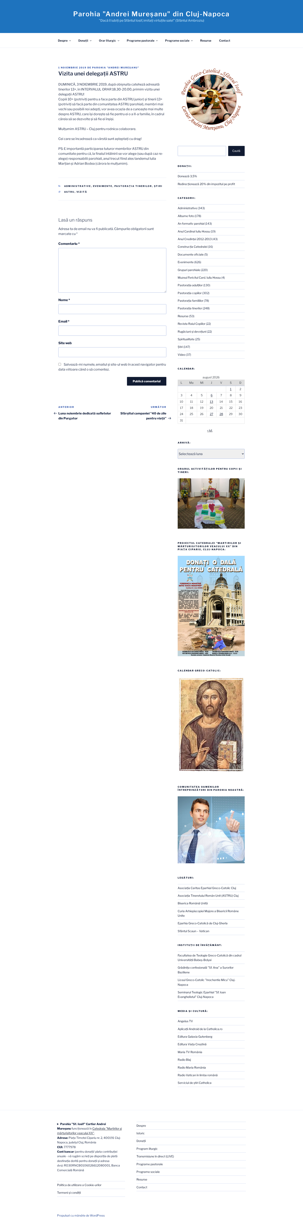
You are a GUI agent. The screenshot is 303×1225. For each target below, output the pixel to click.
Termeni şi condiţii (69, 1192)
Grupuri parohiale (189, 270)
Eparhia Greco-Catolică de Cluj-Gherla (203, 923)
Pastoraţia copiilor (190, 293)
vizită (81, 191)
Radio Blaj (184, 1059)
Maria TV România (190, 1052)
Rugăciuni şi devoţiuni (192, 331)
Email (63, 321)
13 (211, 401)
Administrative (77, 186)
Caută (236, 151)
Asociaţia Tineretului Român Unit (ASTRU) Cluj (208, 895)
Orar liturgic (107, 40)
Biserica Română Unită (193, 903)
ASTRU (69, 191)
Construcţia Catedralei (192, 246)
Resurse (205, 40)
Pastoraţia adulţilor (190, 285)
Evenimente (103, 186)
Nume (64, 300)
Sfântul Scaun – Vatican (193, 931)
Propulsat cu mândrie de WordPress (81, 1215)
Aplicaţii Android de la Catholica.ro (200, 1029)
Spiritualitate (186, 339)
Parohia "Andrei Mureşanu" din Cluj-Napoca (151, 14)
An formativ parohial (191, 223)
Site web (65, 343)
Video (181, 354)
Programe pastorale (140, 40)
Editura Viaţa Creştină (192, 1044)
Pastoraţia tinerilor (133, 186)
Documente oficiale (191, 254)
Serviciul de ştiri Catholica (194, 1082)
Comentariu (69, 244)
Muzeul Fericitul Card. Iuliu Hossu (199, 277)
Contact (224, 40)
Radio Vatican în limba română (198, 1075)
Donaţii (83, 40)
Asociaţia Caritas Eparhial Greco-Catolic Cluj (207, 888)
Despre (63, 40)
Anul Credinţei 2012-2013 (195, 239)
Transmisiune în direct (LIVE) (155, 1156)
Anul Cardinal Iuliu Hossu (194, 231)
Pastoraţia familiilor (190, 300)
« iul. (210, 430)
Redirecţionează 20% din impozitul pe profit (206, 184)
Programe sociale (177, 40)
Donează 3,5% (187, 176)
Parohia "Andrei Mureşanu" (115, 67)
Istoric (140, 1133)
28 (221, 414)
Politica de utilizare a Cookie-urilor (79, 1185)
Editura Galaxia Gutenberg (195, 1036)
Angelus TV (185, 1021)
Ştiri (158, 186)
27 (211, 414)
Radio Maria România (192, 1067)
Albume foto (186, 216)
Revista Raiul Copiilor (191, 323)
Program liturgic (147, 1148)
